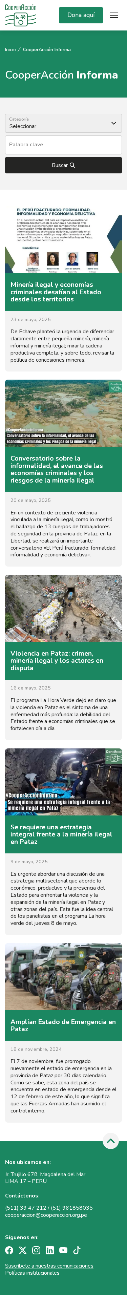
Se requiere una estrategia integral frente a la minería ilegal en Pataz (61, 834)
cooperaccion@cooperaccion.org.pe (46, 1215)
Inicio (10, 50)
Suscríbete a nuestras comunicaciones (49, 1266)
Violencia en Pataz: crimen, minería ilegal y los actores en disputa (56, 661)
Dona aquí (80, 15)
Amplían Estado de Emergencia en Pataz (63, 1025)
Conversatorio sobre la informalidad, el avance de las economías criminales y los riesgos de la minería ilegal (56, 469)
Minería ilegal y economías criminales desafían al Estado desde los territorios (55, 292)
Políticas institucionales (32, 1273)
